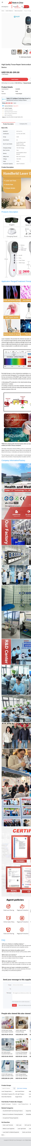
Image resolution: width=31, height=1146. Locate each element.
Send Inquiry (14, 79)
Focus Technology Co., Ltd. (19, 1140)
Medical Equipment (18, 10)
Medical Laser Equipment (8, 1128)
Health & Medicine (9, 10)
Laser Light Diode (22, 1128)
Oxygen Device (18, 1096)
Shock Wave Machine (6, 1096)
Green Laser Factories (8, 1125)
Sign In (3, 117)
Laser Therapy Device (6, 1091)
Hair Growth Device (19, 1091)
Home (3, 10)
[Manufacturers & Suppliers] (15, 2)
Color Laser (18, 1125)
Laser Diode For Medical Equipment (11, 1132)
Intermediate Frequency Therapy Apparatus (8, 1094)
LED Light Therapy (19, 1094)
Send (14, 1005)
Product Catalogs (23, 1088)
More (3, 1135)
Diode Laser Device (26, 1132)
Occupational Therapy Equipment (10, 1118)
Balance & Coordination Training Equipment (13, 1114)
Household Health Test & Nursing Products (13, 1110)
